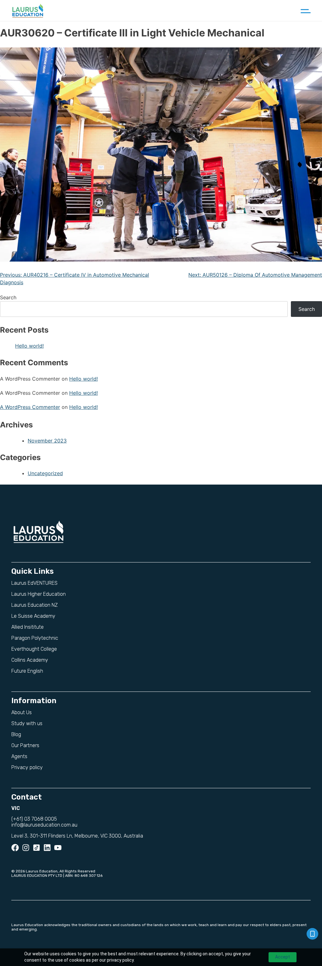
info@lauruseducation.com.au (44, 825)
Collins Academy (29, 660)
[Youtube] (58, 847)
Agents (19, 756)
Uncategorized (45, 473)
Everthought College (34, 649)
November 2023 (47, 440)
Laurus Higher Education (38, 594)
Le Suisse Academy (33, 616)
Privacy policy (27, 767)
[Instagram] (26, 847)
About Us (21, 712)
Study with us (26, 723)
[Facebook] (15, 847)
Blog (16, 734)
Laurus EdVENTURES (34, 583)
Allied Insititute (27, 627)
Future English (27, 671)
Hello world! (29, 346)
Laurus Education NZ (34, 605)
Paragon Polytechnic (34, 638)
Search (8, 297)
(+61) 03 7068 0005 (34, 819)
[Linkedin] (47, 847)
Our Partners (25, 745)
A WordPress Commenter (30, 407)
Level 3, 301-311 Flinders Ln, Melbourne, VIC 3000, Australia (77, 836)
